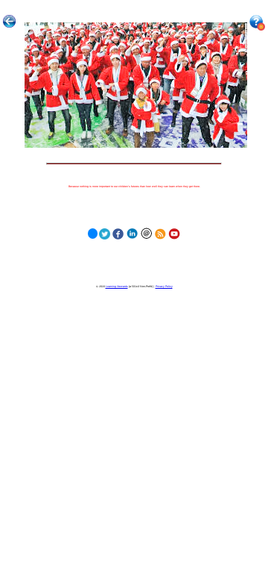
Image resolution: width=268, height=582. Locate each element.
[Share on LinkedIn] (132, 231)
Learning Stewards (117, 286)
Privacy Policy (164, 286)
